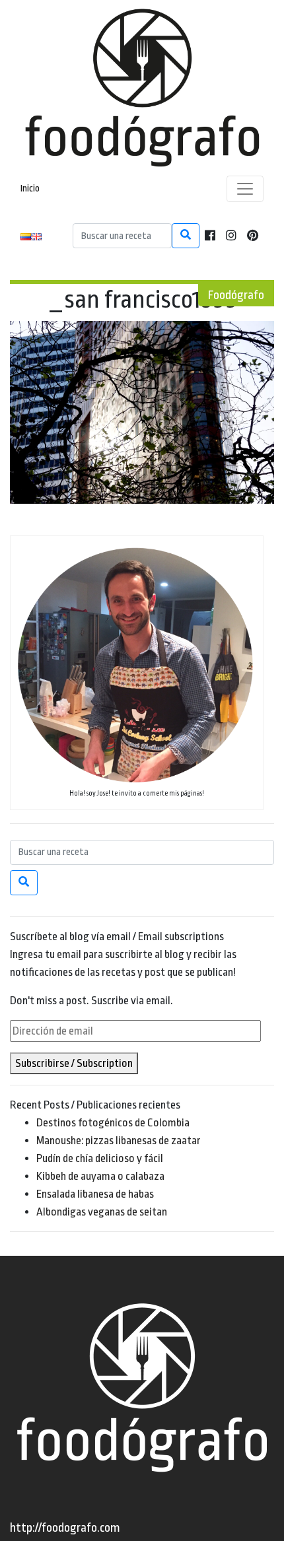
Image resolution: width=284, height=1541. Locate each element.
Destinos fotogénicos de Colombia (113, 1122)
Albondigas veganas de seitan (101, 1212)
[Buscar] (185, 235)
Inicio (30, 188)
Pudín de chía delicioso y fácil (99, 1158)
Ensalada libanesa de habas (95, 1194)
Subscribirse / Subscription (74, 1063)
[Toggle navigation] (245, 189)
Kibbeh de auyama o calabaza (100, 1176)
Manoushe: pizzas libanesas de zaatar (118, 1140)
